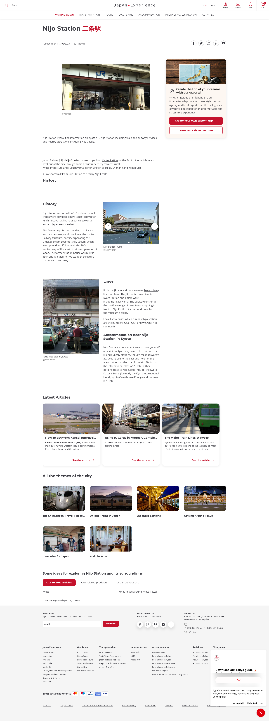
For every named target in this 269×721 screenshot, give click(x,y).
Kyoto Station (110, 160)
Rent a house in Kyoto (161, 660)
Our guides (82, 667)
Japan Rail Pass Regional (109, 660)
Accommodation (149, 15)
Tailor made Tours (85, 663)
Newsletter (47, 656)
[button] (129, 242)
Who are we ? (48, 652)
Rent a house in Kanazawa (163, 663)
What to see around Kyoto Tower (138, 591)
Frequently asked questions (54, 674)
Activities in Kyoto (200, 660)
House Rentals (158, 652)
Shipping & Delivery (51, 678)
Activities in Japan (200, 652)
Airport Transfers (106, 667)
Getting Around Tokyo (198, 516)
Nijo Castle (101, 174)
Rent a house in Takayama (163, 667)
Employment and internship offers (57, 670)
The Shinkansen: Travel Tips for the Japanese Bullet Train (64, 516)
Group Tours (82, 656)
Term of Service (190, 705)
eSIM (133, 656)
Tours (109, 15)
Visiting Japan (64, 15)
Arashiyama (122, 301)
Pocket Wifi (135, 660)
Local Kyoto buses (114, 319)
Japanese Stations (149, 516)
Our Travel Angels (160, 670)
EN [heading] (202, 5)
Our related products (94, 582)
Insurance (150, 705)
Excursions (125, 15)
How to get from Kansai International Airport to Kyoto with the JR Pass (71, 437)
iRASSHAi (47, 682)
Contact (47, 705)
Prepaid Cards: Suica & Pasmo (112, 663)
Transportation (89, 15)
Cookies (169, 705)
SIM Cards (135, 652)
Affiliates (46, 660)
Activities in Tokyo (200, 656)
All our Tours (82, 652)
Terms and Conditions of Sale (97, 705)
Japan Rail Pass (105, 652)
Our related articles (59, 582)
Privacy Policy (129, 705)
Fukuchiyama (76, 167)
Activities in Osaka (200, 663)
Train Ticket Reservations (110, 656)
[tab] (59, 582)
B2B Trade (47, 663)
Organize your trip (128, 582)
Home (45, 600)
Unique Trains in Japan (105, 516)
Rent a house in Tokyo (161, 656)
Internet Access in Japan (181, 15)
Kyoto (46, 591)
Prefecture (56, 167)
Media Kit (47, 667)
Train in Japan (99, 556)
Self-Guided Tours (85, 660)
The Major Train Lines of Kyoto (187, 437)
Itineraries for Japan (56, 556)
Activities (208, 15)
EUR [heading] (213, 5)
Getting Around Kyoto (59, 600)
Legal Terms (67, 705)
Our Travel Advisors (85, 670)
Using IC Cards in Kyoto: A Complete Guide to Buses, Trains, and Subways (131, 437)
